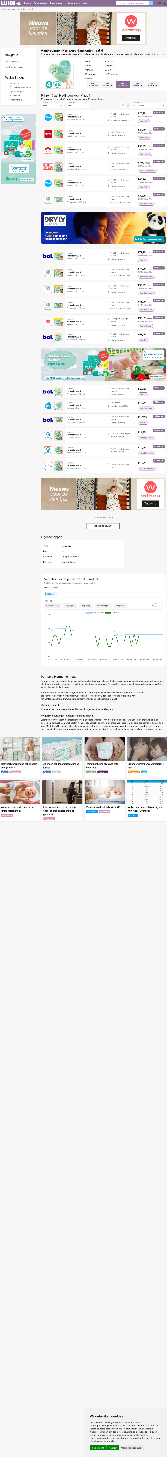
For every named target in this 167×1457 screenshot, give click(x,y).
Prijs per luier (120, 606)
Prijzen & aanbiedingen (20, 87)
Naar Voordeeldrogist (147, 170)
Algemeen (14, 83)
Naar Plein (144, 121)
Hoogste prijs (86, 606)
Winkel (45, 103)
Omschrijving (16, 100)
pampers (11, 9)
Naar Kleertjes (145, 154)
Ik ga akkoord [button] (98, 1448)
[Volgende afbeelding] (62, 88)
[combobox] (103, 593)
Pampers (109, 61)
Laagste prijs (69, 606)
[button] (162, 3)
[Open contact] (159, 3)
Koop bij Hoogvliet (146, 438)
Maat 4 (108, 70)
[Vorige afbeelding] (57, 88)
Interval (155, 603)
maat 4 (30, 9)
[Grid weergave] (122, 105)
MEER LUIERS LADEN (103, 526)
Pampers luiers (16, 67)
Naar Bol (143, 260)
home (3, 9)
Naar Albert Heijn (146, 408)
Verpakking (72, 103)
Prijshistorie (15, 95)
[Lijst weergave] (128, 105)
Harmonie (109, 65)
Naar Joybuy (144, 138)
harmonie (21, 9)
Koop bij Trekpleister (147, 468)
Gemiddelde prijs (52, 606)
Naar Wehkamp (145, 326)
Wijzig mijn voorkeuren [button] (131, 1448)
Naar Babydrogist (146, 204)
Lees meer (160, 54)
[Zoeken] (151, 3)
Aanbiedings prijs (103, 606)
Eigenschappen (17, 91)
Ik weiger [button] (113, 1448)
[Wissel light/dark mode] (164, 3)
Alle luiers (13, 61)
